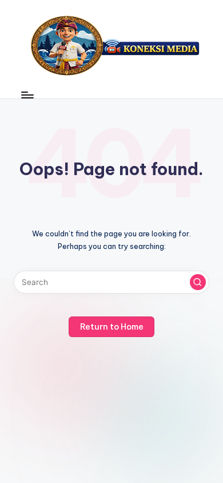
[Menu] (27, 95)
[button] (198, 282)
